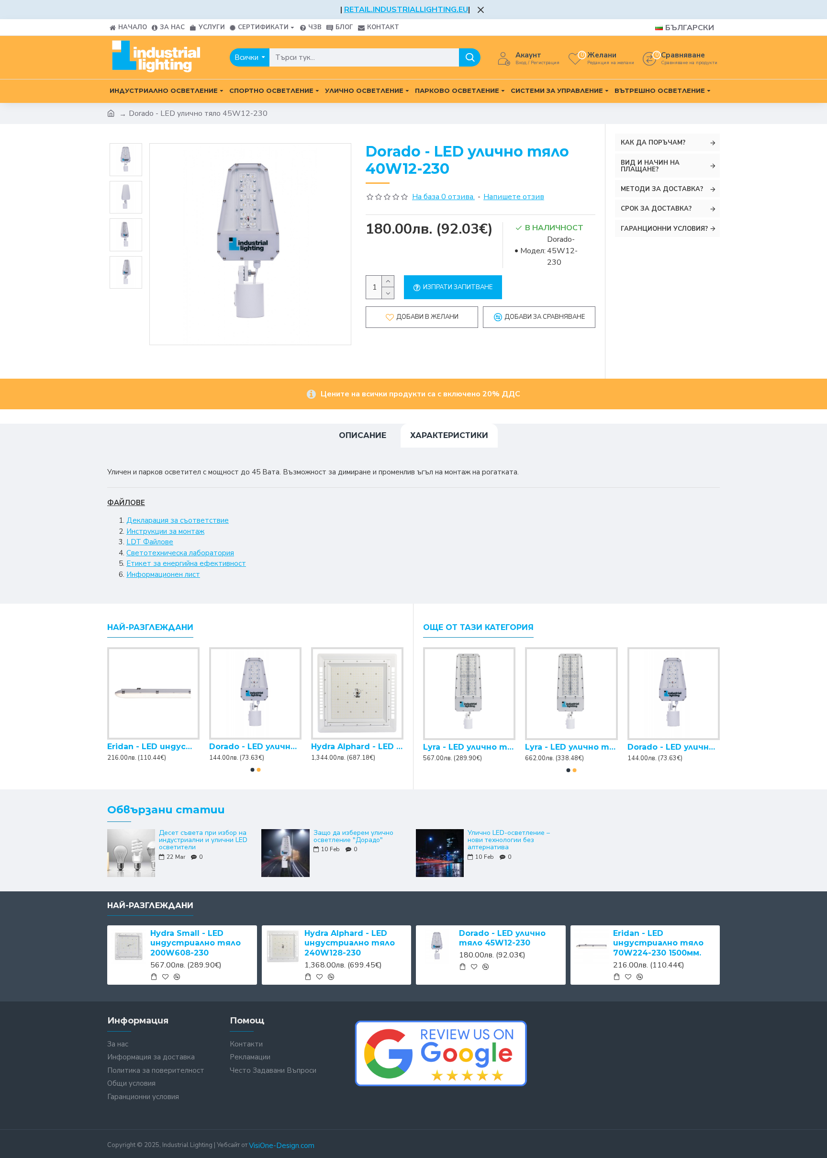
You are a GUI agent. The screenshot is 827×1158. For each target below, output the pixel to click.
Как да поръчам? (653, 142)
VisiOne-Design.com (281, 1145)
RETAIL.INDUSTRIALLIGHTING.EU (406, 9)
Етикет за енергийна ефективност (186, 563)
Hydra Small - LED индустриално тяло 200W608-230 (153, 746)
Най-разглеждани (150, 627)
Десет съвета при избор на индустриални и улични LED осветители (203, 840)
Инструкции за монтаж (165, 531)
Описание (362, 435)
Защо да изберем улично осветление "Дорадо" (353, 836)
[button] (252, 770)
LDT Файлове (149, 542)
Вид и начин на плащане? (650, 166)
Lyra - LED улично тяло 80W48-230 (673, 747)
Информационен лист (163, 574)
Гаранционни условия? (664, 229)
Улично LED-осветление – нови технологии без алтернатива (509, 840)
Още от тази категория (478, 627)
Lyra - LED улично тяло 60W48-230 (571, 747)
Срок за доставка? (656, 208)
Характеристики (449, 435)
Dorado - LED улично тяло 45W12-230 (357, 746)
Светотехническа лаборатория (180, 553)
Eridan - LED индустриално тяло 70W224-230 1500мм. (658, 943)
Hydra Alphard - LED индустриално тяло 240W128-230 (255, 746)
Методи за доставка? (662, 189)
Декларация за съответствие (177, 520)
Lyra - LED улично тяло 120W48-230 (469, 747)
